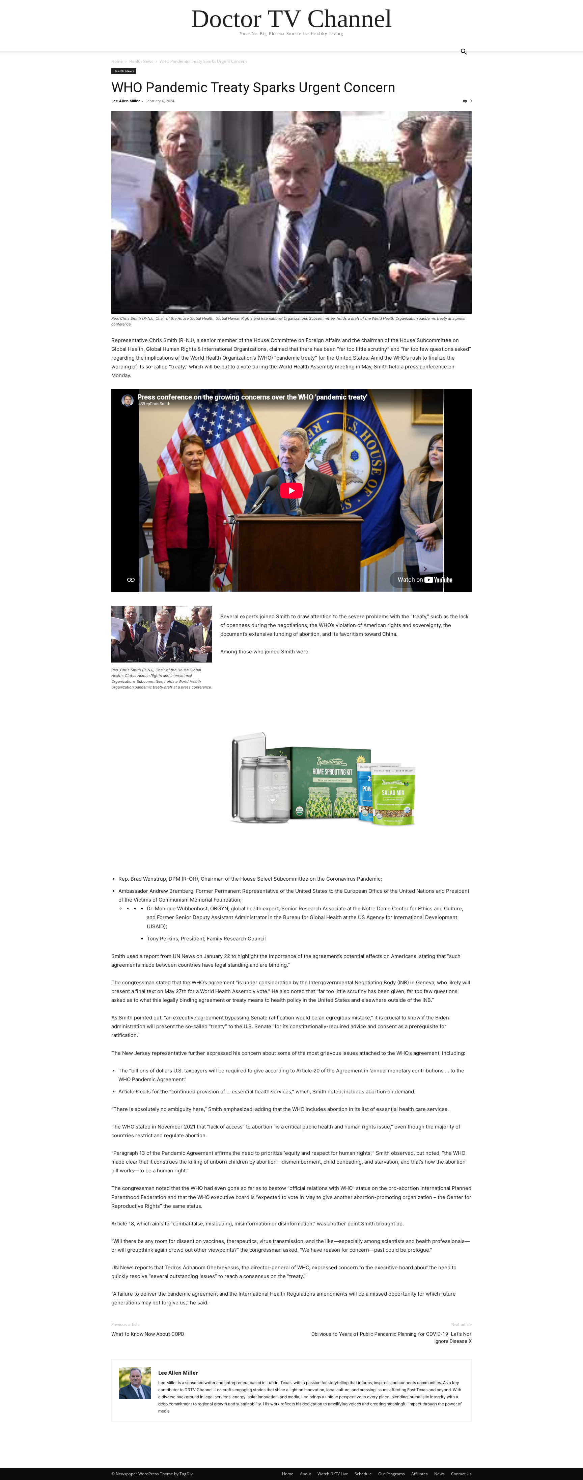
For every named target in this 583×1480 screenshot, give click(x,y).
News (439, 1474)
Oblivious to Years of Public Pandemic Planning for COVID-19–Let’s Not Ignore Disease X (391, 1337)
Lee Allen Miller (125, 100)
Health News (141, 61)
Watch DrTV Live (332, 1474)
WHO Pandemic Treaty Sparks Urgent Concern (253, 87)
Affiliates (419, 1474)
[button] (463, 52)
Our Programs (391, 1474)
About (305, 1474)
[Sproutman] (291, 766)
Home (117, 61)
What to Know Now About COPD (147, 1334)
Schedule (363, 1474)
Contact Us (461, 1474)
